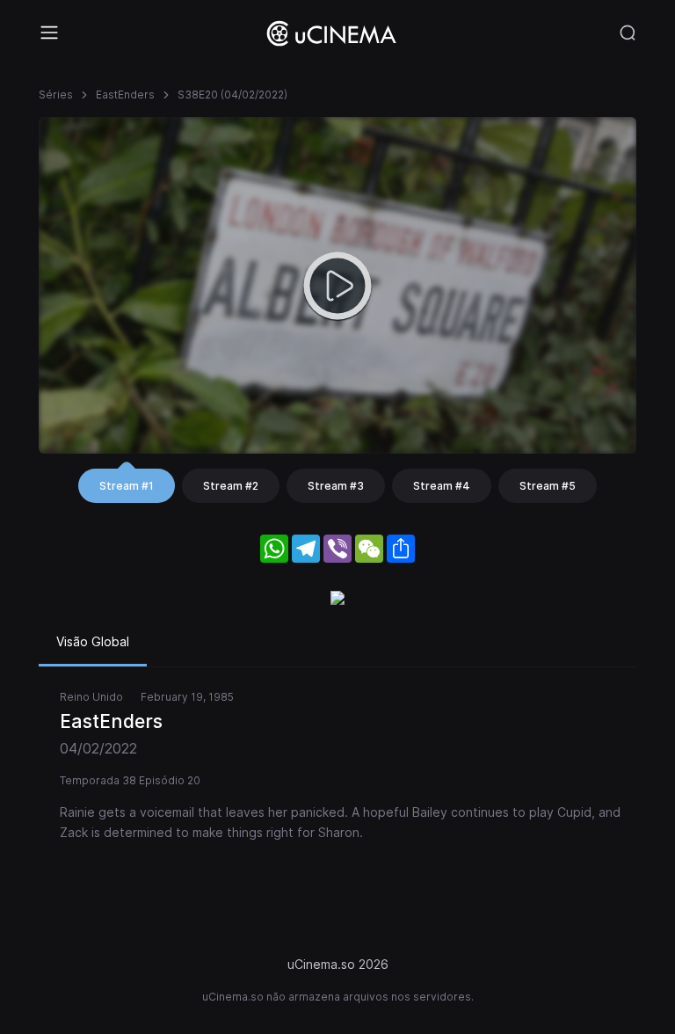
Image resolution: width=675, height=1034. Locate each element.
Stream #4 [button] (441, 485)
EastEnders (125, 94)
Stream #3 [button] (336, 485)
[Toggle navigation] (49, 32)
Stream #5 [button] (547, 485)
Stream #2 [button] (230, 485)
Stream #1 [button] (126, 485)
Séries (56, 94)
